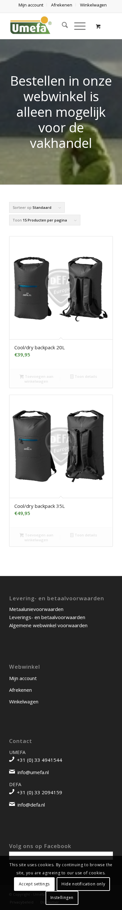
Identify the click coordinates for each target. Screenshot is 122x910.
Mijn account (23, 678)
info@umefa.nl (33, 772)
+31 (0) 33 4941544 (39, 760)
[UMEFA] (50, 26)
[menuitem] (31, 4)
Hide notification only (83, 884)
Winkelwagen (23, 701)
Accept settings (34, 884)
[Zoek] (61, 26)
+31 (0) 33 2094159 (39, 792)
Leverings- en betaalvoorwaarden (47, 617)
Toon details (85, 376)
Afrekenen (20, 690)
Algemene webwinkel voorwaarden (48, 625)
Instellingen (62, 897)
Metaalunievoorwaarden (36, 609)
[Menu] (77, 26)
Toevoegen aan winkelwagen (38, 379)
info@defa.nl (31, 804)
